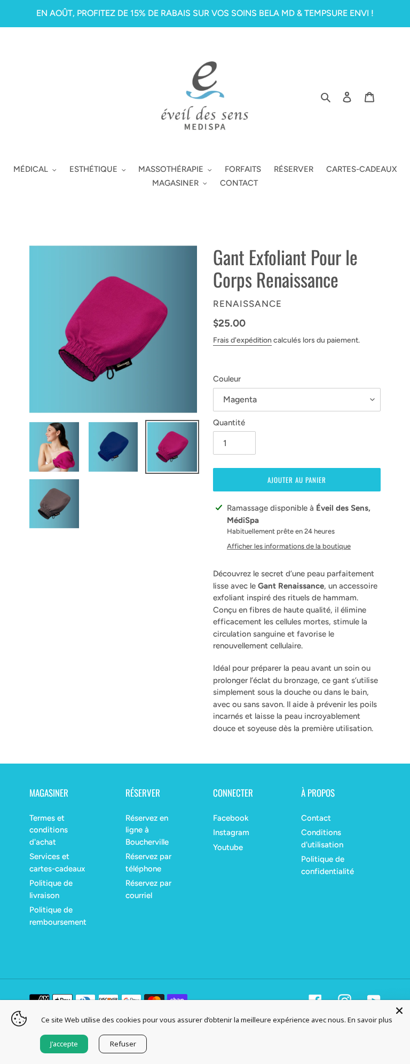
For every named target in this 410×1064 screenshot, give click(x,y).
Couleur (227, 379)
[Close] (399, 1010)
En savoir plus (370, 1020)
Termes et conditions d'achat (48, 830)
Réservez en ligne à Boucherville (147, 830)
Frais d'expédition (242, 340)
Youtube (228, 847)
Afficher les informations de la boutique (289, 546)
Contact (316, 818)
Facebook (231, 818)
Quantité (229, 422)
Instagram (231, 832)
